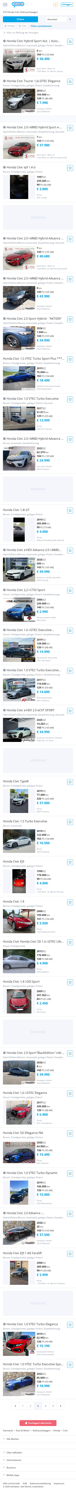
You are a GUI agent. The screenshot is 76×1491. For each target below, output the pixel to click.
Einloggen (67, 4)
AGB (25, 1483)
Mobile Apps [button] (13, 1475)
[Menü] (5, 4)
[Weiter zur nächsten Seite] (60, 1406)
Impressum (59, 1483)
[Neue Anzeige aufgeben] (55, 4)
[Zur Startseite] (18, 5)
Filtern (20, 19)
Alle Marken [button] (13, 1439)
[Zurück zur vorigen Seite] (15, 1406)
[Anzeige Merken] (70, 42)
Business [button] (11, 1467)
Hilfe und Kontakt (11, 1483)
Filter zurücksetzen (41, 26)
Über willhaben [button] (14, 1452)
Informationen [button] (14, 1460)
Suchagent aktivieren (40, 1423)
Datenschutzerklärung (40, 1483)
